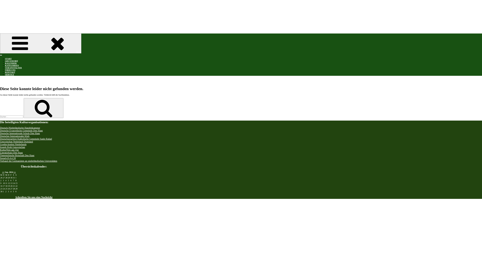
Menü (78, 52)
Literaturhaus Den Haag (11, 152)
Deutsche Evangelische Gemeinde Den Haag (21, 130)
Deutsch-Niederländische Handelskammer (20, 127)
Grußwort (11, 61)
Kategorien (12, 65)
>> (15, 172)
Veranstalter (13, 68)
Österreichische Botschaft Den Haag (17, 155)
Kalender (11, 63)
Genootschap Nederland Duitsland (16, 141)
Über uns (10, 70)
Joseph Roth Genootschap (12, 147)
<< (3, 172)
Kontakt (10, 72)
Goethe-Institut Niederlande (13, 144)
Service (9, 75)
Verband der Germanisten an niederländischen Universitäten (28, 161)
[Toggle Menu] (1, 55)
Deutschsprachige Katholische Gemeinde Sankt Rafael (26, 139)
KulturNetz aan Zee (9, 150)
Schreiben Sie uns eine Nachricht (33, 197)
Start (8, 59)
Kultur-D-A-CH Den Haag (75, 14)
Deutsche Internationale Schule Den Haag (20, 133)
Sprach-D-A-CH (8, 158)
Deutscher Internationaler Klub (14, 136)
